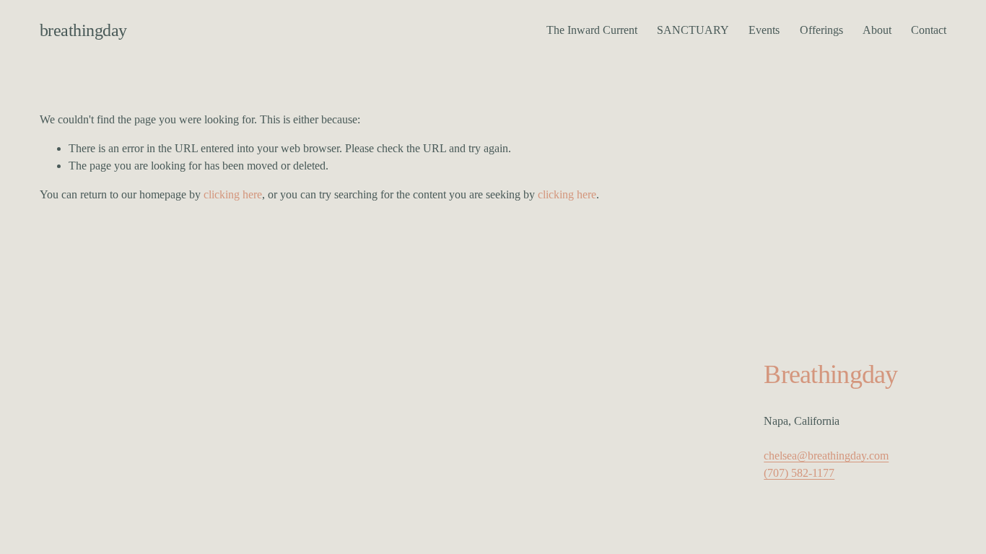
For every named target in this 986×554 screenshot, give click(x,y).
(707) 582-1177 (799, 473)
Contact (928, 30)
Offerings (821, 30)
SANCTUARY (693, 30)
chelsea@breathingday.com (826, 455)
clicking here (233, 194)
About (877, 30)
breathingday (83, 30)
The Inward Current (591, 30)
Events (764, 30)
